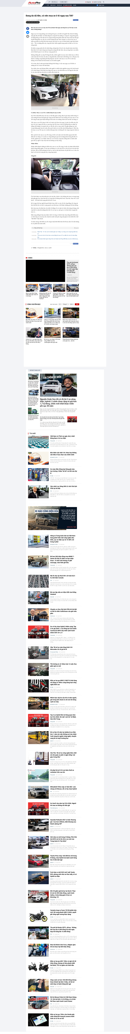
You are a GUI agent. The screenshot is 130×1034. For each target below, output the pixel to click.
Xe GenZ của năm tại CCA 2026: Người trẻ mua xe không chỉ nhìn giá (63, 804)
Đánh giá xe (52, 5)
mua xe (46, 247)
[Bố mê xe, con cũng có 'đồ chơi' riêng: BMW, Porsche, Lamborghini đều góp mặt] (52, 332)
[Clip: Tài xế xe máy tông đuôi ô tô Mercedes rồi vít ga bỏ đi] (38, 652)
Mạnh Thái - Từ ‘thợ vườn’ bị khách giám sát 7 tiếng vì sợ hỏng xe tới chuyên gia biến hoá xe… (57, 232)
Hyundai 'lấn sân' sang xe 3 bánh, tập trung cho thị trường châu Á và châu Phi (33, 417)
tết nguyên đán (40, 247)
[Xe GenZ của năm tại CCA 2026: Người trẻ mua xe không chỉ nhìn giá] (38, 808)
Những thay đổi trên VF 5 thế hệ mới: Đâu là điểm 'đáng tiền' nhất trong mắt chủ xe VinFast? (45, 295)
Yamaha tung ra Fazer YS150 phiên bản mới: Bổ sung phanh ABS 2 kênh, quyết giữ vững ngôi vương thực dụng (63, 912)
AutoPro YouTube (97, 2)
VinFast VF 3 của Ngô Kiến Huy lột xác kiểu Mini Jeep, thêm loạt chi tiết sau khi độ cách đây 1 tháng (34, 341)
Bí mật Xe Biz (101, 5)
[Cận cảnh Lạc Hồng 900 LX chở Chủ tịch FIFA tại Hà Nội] (38, 491)
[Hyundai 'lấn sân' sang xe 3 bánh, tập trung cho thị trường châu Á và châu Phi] (33, 410)
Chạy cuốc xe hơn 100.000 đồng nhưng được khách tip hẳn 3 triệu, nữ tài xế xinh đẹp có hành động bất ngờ (63, 982)
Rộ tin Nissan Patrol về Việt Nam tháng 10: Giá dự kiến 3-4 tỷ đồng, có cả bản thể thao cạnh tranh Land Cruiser (63, 999)
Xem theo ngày (54, 304)
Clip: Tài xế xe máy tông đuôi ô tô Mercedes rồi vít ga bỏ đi (61, 648)
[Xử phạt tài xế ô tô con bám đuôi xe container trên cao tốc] (38, 775)
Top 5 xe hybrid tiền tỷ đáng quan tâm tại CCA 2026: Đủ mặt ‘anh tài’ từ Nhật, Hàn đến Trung (63, 717)
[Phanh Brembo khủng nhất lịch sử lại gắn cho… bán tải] (71, 332)
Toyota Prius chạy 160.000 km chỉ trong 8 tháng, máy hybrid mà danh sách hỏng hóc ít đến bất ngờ (63, 857)
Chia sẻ (76, 20)
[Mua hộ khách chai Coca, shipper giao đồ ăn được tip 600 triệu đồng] (38, 949)
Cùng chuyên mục (33, 304)
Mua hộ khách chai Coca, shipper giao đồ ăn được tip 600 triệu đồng (63, 945)
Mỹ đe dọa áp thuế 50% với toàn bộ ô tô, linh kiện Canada (62, 576)
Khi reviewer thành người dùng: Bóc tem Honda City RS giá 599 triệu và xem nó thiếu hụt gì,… (58, 238)
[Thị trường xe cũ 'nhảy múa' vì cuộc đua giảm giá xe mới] (38, 669)
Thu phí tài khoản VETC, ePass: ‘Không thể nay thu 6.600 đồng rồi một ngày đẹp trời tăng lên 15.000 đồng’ (72, 267)
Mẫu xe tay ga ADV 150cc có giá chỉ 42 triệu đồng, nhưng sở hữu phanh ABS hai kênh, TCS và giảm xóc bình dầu (63, 963)
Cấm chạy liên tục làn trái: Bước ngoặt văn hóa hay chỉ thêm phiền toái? (72, 294)
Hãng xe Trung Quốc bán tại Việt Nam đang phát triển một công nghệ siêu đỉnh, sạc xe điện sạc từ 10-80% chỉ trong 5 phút (52, 322)
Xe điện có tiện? (63, 1)
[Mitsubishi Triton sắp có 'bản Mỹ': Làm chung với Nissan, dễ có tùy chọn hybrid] (38, 792)
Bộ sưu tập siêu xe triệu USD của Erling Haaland (63, 593)
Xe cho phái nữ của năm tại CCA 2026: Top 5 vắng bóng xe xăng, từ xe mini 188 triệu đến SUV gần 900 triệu (52, 418)
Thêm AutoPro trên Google (33, 22)
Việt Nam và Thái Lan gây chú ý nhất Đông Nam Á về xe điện (62, 437)
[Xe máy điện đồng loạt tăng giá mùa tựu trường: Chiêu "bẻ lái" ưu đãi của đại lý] (38, 474)
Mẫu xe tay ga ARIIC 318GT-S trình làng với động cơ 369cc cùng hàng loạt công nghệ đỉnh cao (63, 682)
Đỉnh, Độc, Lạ (54, 1)
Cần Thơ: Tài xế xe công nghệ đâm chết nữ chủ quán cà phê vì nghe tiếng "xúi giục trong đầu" (63, 755)
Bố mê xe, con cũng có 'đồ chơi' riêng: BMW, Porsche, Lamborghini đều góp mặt (52, 340)
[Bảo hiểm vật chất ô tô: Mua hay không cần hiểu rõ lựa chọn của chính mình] (34, 312)
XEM (77, 304)
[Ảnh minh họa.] (55, 90)
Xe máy (74, 5)
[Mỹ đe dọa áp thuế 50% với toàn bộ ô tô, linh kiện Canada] (38, 580)
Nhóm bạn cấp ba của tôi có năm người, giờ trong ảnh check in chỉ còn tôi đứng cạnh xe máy (71, 321)
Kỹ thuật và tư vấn (67, 5)
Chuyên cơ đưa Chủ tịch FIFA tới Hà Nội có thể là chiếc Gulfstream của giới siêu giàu (63, 611)
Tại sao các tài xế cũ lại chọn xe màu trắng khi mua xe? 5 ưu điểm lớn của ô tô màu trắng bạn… (57, 236)
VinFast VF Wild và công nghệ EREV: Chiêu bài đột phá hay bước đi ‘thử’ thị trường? (59, 295)
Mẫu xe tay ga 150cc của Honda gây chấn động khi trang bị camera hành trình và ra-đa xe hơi (62, 1016)
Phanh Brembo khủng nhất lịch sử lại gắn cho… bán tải (70, 339)
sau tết (49, 247)
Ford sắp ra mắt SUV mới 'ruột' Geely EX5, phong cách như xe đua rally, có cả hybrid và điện (63, 874)
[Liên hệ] (27, 36)
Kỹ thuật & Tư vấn (42, 20)
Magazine (89, 2)
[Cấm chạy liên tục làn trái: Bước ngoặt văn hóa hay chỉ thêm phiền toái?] (72, 287)
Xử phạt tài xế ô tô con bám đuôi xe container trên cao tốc (62, 771)
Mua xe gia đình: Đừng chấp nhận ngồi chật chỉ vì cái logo (32, 294)
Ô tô (48, 5)
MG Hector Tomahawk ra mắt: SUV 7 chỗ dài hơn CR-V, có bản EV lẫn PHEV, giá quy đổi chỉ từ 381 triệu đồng (33, 384)
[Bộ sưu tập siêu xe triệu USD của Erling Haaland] (38, 597)
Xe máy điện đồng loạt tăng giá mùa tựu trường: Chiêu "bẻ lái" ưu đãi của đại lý (63, 471)
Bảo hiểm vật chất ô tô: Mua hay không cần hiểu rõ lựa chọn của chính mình (34, 321)
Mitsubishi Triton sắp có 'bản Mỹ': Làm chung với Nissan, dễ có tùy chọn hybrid (63, 787)
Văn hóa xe (59, 5)
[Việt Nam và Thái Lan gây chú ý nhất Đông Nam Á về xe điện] (38, 441)
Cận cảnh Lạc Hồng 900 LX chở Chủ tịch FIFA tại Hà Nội (63, 487)
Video (30, 258)
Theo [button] (55, 227)
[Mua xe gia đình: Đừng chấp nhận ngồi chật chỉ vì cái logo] (32, 287)
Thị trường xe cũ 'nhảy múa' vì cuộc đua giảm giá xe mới (63, 665)
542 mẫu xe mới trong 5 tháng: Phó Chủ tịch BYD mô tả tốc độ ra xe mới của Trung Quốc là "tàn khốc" (63, 839)
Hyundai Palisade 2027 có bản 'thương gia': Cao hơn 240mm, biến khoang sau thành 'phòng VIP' (63, 821)
